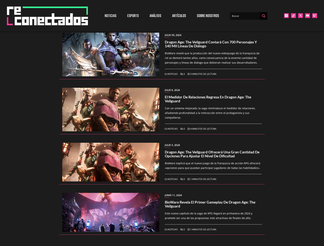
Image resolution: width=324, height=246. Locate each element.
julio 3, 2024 (172, 145)
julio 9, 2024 (172, 90)
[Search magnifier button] (263, 16)
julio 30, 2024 (173, 35)
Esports (133, 16)
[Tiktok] (293, 15)
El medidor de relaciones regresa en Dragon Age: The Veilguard (208, 99)
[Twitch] (314, 15)
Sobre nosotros (208, 16)
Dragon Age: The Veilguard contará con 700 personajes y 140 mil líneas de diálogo (211, 44)
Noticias (110, 16)
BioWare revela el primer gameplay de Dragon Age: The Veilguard (210, 204)
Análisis (155, 16)
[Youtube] (307, 15)
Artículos (179, 16)
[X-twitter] (300, 15)
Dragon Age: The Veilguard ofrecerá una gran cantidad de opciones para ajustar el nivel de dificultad (212, 154)
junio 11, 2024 (173, 195)
